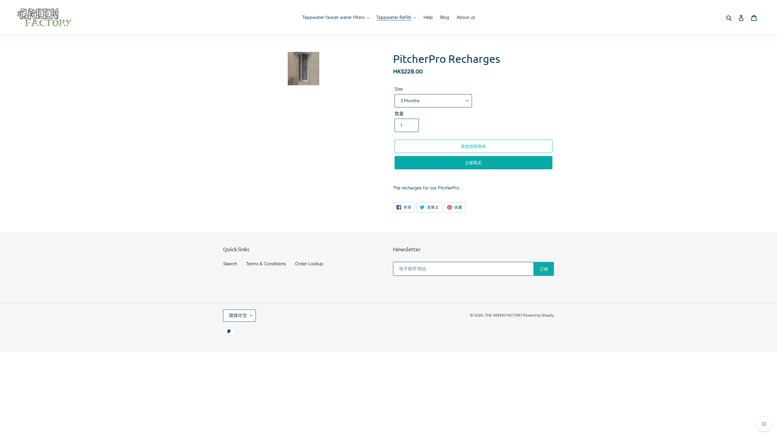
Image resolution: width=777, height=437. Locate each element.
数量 (399, 114)
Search (230, 263)
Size (399, 89)
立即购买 (473, 162)
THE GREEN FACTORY (504, 315)
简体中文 (238, 315)
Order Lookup (309, 263)
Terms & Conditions (266, 263)
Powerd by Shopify (538, 315)
